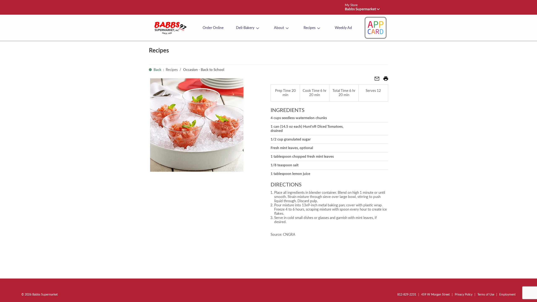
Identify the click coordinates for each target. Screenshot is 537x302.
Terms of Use (485, 294)
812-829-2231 (406, 294)
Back (157, 70)
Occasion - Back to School (203, 70)
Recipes (172, 70)
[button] (362, 9)
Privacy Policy (463, 294)
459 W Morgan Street (435, 294)
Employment (507, 294)
